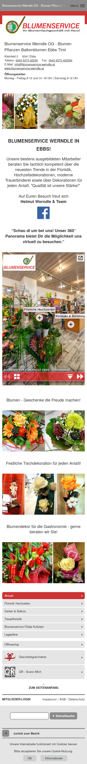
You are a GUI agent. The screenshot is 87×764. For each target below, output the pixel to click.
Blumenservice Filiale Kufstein (24, 626)
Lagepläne (11, 634)
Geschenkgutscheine (32, 657)
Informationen (54, 758)
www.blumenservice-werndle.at (24, 68)
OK (30, 758)
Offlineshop (11, 644)
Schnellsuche (65, 716)
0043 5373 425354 (60, 60)
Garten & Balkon (15, 611)
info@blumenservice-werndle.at (34, 64)
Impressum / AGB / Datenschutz (63, 699)
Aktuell (8, 595)
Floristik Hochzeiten (17, 603)
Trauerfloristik (13, 619)
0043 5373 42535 (27, 60)
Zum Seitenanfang (43, 687)
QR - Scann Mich (30, 671)
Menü (74, 5)
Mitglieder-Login (16, 699)
